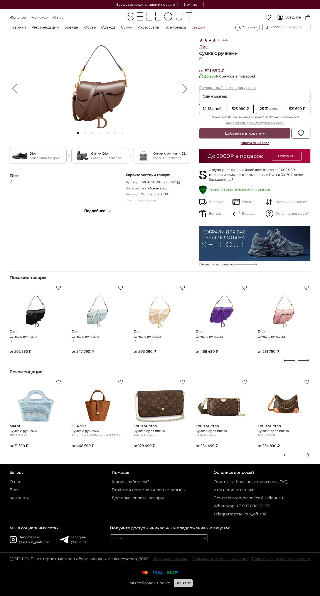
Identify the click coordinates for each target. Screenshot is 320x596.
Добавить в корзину (245, 133)
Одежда (108, 27)
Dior (203, 46)
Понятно (183, 583)
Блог (14, 490)
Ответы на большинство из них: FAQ (251, 482)
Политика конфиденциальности (281, 559)
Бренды (71, 27)
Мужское (39, 17)
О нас (58, 17)
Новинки (18, 27)
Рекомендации (45, 27)
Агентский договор (171, 559)
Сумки (127, 27)
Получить (286, 156)
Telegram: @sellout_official (240, 514)
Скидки (198, 27)
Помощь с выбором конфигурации (227, 88)
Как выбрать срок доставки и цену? (255, 123)
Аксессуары (149, 27)
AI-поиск (250, 27)
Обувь (90, 27)
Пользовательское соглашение (220, 559)
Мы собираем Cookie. (150, 583)
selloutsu (81, 542)
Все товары (175, 27)
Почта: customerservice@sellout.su (248, 498)
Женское (18, 17)
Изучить (190, 5)
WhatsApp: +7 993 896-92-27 (241, 506)
